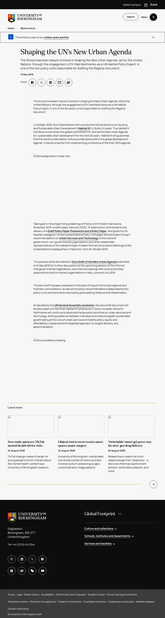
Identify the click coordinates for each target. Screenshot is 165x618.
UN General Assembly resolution (74, 305)
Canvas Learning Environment (122, 594)
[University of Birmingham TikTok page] (11, 571)
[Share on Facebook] (32, 82)
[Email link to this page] (59, 82)
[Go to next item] (153, 484)
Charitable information (95, 601)
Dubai (153, 4)
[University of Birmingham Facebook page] (42, 559)
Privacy (11, 594)
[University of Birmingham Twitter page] (32, 559)
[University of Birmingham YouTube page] (42, 571)
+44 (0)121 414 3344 (23, 544)
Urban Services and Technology (78, 238)
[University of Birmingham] (25, 17)
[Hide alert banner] (153, 37)
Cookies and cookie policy (121, 601)
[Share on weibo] (68, 82)
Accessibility (47, 594)
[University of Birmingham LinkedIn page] (22, 559)
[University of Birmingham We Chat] (32, 571)
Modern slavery (31, 594)
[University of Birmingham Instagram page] (11, 559)
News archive (27, 28)
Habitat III (84, 128)
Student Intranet (96, 594)
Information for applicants (42, 601)
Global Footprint (99, 513)
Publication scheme (18, 601)
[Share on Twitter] (41, 82)
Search (131, 16)
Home (11, 28)
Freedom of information (70, 601)
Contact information (18, 608)
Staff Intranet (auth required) (71, 594)
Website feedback (145, 601)
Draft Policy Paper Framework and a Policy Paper (77, 231)
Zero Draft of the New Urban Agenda (94, 262)
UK (146, 4)
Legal (19, 594)
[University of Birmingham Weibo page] (22, 571)
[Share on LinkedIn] (50, 82)
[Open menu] (153, 17)
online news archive (56, 37)
